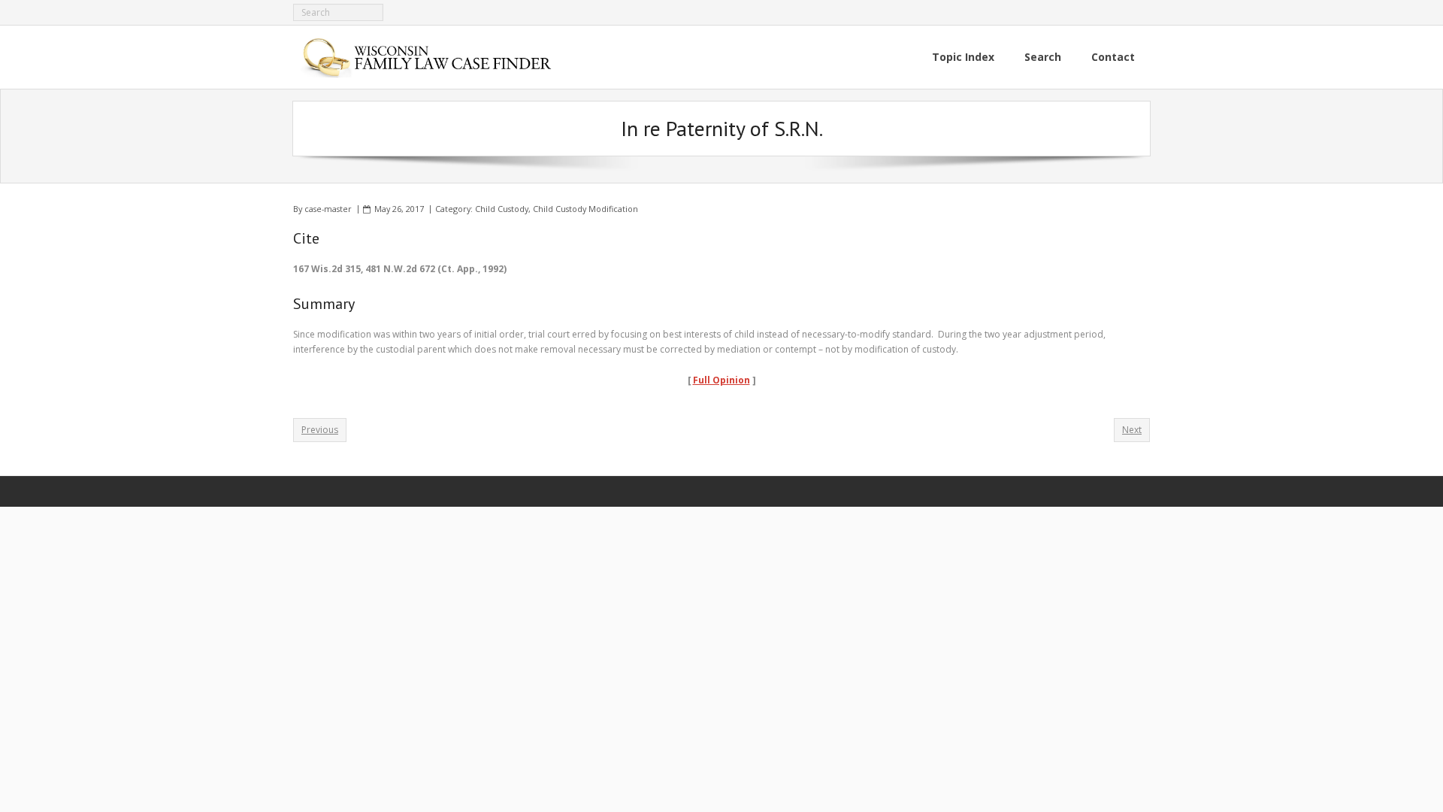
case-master (328, 208)
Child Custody (501, 208)
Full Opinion (721, 380)
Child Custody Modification (585, 208)
